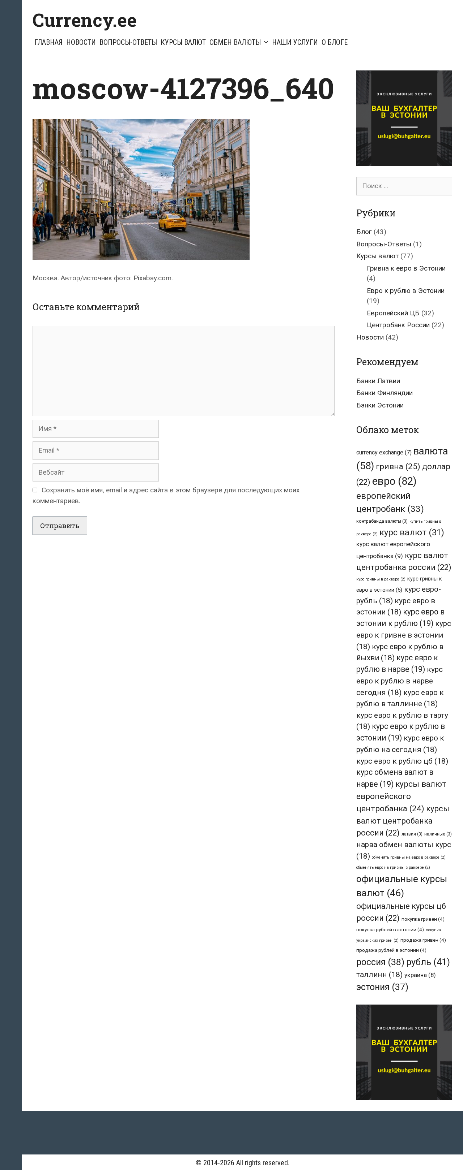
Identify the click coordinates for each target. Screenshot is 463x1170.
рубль (428, 962)
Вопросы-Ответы (128, 42)
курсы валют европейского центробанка (401, 796)
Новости (81, 42)
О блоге (335, 42)
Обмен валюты (235, 42)
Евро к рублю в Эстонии (406, 290)
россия (380, 962)
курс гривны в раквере (380, 579)
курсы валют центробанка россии (402, 820)
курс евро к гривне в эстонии (403, 635)
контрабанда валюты (382, 521)
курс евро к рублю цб (402, 760)
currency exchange (384, 452)
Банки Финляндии (384, 393)
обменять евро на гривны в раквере (393, 867)
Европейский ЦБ (393, 313)
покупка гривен (423, 919)
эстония (382, 987)
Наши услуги (295, 42)
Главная (48, 42)
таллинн (379, 974)
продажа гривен (423, 940)
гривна (398, 466)
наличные (438, 834)
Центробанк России (398, 325)
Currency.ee (85, 20)
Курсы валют (183, 42)
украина (420, 975)
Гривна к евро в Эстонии (406, 268)
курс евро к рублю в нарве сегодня (399, 680)
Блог (364, 232)
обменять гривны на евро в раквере (409, 857)
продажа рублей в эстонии (391, 950)
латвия (412, 834)
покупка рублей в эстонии (390, 929)
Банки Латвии (378, 381)
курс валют (411, 532)
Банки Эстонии (380, 405)
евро (394, 481)
